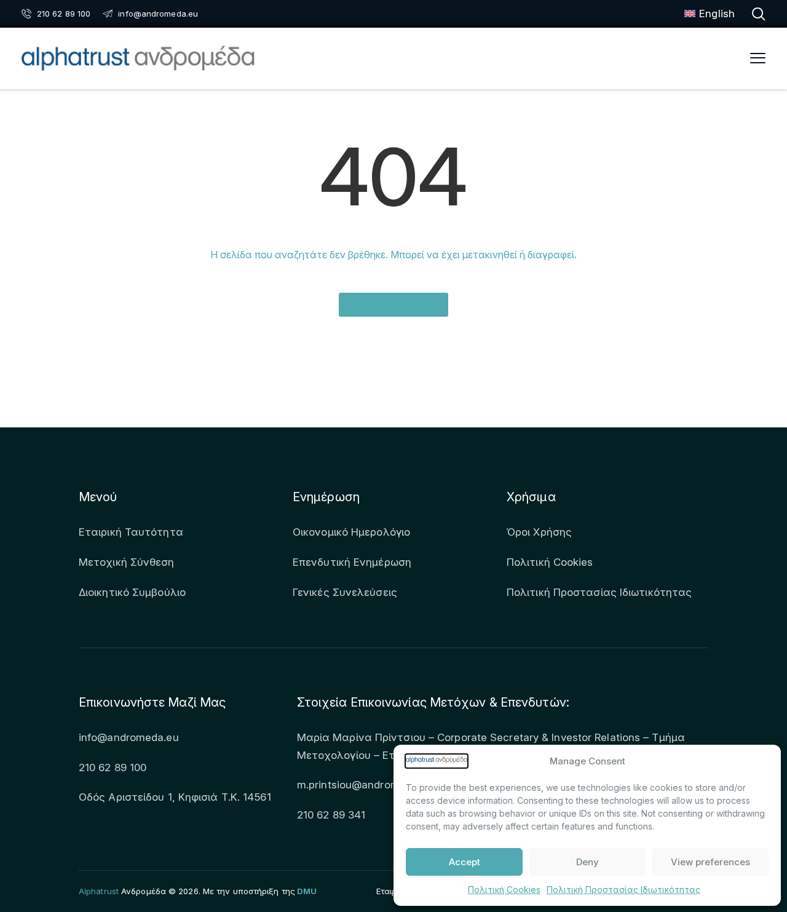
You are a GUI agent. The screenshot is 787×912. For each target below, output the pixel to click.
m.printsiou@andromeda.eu (365, 785)
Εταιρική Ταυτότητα (131, 532)
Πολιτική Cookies (504, 889)
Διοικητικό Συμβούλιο (132, 592)
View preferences (710, 862)
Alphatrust (99, 891)
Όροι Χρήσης (539, 532)
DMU (307, 891)
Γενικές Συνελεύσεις (345, 592)
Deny (587, 862)
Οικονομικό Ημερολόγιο (351, 532)
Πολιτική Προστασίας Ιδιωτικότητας (623, 889)
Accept (464, 862)
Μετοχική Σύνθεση (127, 562)
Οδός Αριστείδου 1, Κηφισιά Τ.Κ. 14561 (175, 797)
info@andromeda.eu (129, 737)
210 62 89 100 (112, 767)
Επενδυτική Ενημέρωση (352, 562)
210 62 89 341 (331, 815)
